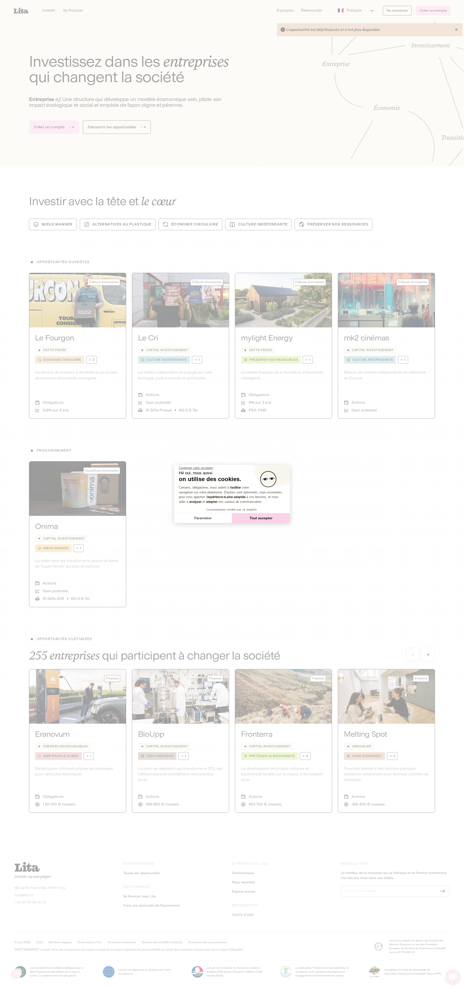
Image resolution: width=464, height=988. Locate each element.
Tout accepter (261, 518)
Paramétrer (203, 518)
